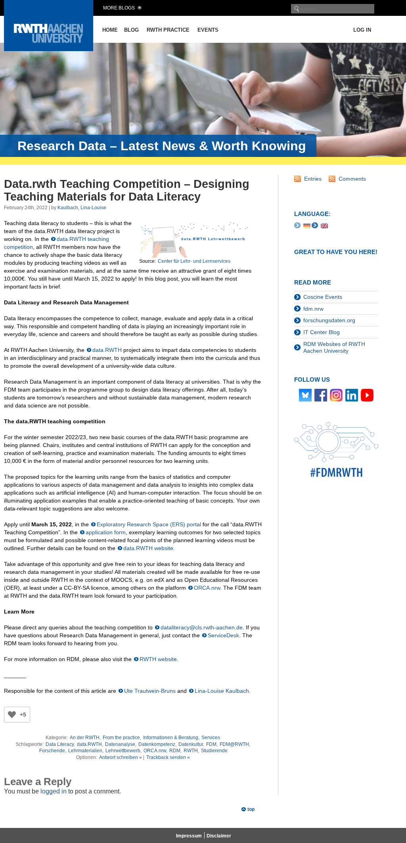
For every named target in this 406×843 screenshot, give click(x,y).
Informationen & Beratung (170, 737)
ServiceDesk (223, 635)
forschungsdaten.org (329, 320)
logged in (53, 791)
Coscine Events (322, 297)
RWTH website (158, 659)
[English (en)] (324, 225)
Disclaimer (219, 836)
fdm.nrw (313, 309)
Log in (362, 30)
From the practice (121, 737)
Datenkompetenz (156, 744)
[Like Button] (12, 715)
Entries (313, 179)
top (251, 809)
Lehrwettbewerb (122, 750)
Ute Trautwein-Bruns (150, 691)
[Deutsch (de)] (306, 225)
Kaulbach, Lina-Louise (81, 207)
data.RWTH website (148, 548)
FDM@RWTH (234, 744)
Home (110, 30)
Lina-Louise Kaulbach (222, 691)
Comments (352, 179)
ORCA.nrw (207, 588)
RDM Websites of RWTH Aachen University (334, 347)
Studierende (214, 750)
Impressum (189, 836)
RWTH (191, 750)
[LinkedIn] (352, 394)
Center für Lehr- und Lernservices (194, 261)
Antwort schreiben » (120, 757)
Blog (131, 30)
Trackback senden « (168, 757)
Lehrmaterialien (85, 750)
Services (210, 737)
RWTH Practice (168, 30)
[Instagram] (336, 394)
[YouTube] (367, 394)
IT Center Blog (321, 332)
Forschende (52, 750)
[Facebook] (321, 394)
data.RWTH (107, 350)
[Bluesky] (305, 394)
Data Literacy (60, 744)
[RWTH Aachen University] (48, 49)
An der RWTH (85, 737)
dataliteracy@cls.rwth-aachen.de (202, 627)
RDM (174, 750)
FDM (211, 744)
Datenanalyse (120, 744)
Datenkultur (190, 744)
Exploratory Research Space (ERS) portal (149, 524)
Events (207, 30)
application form (106, 532)
